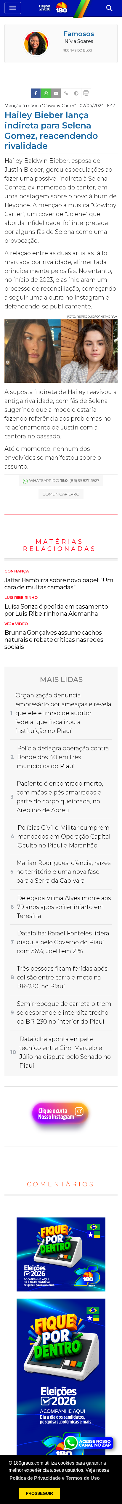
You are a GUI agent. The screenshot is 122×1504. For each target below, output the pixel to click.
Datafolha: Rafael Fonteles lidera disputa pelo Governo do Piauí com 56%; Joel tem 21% (63, 942)
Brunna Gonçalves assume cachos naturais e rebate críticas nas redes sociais (53, 636)
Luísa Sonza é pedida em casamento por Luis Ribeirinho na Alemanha (56, 606)
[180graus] (45, 8)
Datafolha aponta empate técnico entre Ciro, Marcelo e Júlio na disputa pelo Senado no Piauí (65, 1052)
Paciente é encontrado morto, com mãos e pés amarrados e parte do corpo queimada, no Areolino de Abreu (60, 797)
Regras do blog (77, 50)
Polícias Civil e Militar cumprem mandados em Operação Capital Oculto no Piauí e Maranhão (63, 836)
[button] (55, 1478)
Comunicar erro (61, 494)
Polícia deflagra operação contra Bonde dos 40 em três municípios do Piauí (63, 757)
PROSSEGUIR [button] (39, 1493)
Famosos (78, 34)
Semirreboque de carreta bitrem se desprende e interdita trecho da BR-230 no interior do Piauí (64, 1012)
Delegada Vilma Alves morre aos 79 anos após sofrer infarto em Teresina (64, 907)
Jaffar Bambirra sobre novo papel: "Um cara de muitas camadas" (58, 580)
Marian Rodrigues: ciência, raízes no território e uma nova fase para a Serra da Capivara (63, 871)
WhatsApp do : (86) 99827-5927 (64, 480)
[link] (36, 93)
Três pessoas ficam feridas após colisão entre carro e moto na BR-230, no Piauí (62, 977)
